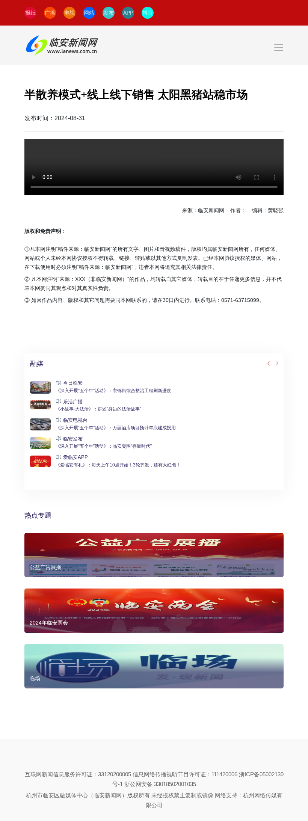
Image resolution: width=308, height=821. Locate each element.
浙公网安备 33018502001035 (160, 784)
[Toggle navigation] (154, 45)
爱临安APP (75, 457)
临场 (35, 678)
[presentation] (269, 363)
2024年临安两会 (49, 623)
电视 (69, 13)
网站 (89, 13)
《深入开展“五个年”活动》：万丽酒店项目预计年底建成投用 (116, 427)
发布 (108, 13)
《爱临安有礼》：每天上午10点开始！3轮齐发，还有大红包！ (118, 465)
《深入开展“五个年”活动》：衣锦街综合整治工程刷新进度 (113, 390)
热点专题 (37, 515)
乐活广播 (73, 401)
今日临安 (73, 383)
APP (128, 13)
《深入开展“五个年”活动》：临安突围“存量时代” (104, 446)
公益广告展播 (45, 567)
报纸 (30, 13)
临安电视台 (75, 420)
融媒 (37, 363)
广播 (50, 13)
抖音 (147, 13)
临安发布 (73, 439)
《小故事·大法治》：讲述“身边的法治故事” (98, 409)
